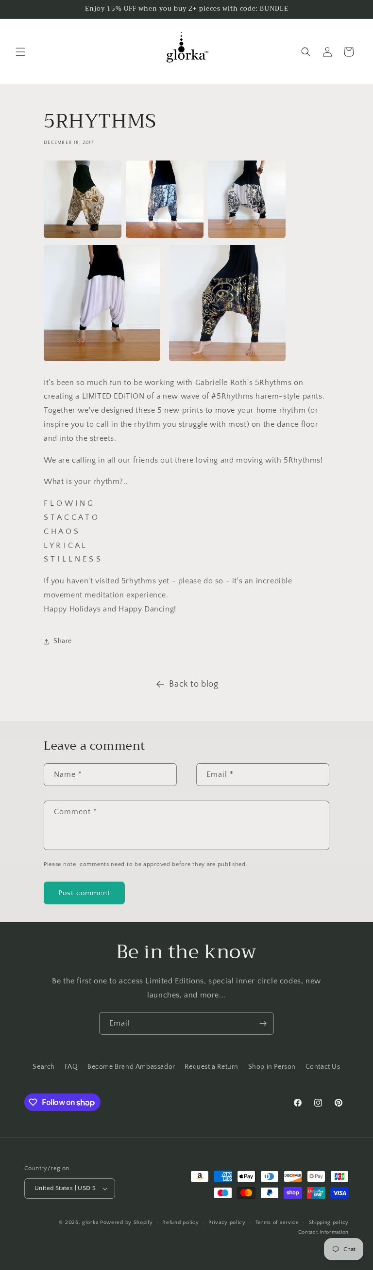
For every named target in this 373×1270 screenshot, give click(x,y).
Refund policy (180, 1222)
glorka (90, 1222)
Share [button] (62, 641)
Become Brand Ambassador (131, 1067)
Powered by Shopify (126, 1222)
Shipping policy (329, 1222)
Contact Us (322, 1067)
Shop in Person (272, 1067)
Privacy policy (227, 1222)
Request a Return (211, 1067)
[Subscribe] (262, 1023)
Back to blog (193, 684)
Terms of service (277, 1222)
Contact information (323, 1232)
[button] (20, 52)
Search (44, 1067)
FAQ (71, 1067)
